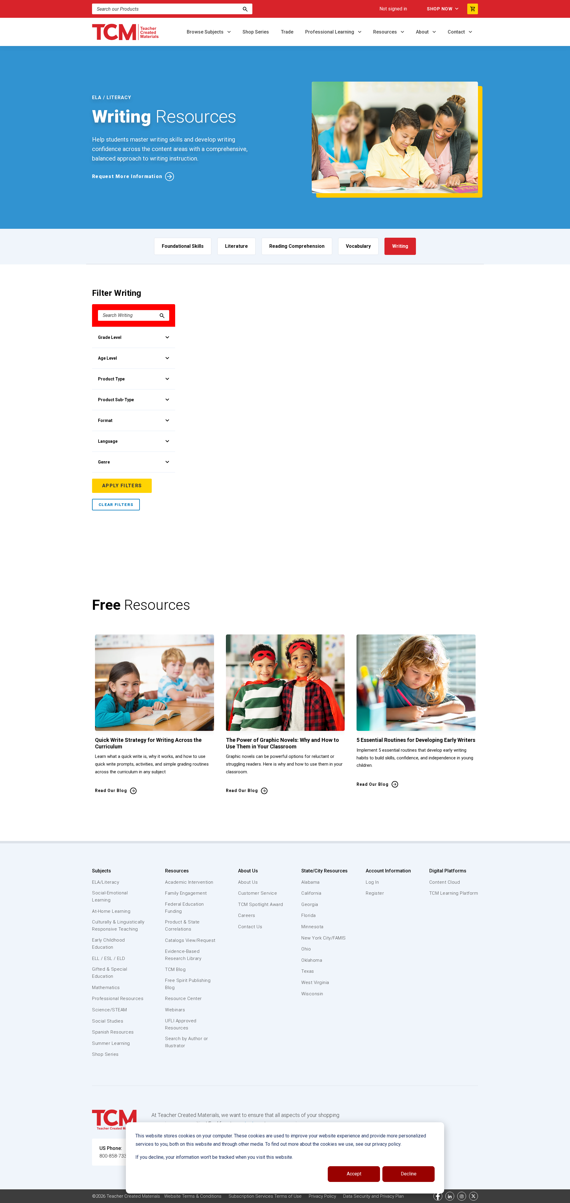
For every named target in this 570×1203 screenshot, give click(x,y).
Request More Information (127, 176)
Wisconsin (312, 993)
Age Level (107, 358)
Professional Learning (330, 32)
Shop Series (256, 32)
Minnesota (312, 926)
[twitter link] (473, 1196)
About (423, 32)
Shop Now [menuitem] (439, 9)
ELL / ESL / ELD (108, 958)
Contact (457, 32)
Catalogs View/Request (190, 940)
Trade (287, 32)
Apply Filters (122, 485)
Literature (236, 246)
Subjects (101, 871)
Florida (308, 915)
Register (375, 893)
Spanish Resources (113, 1032)
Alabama (310, 882)
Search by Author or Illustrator (186, 1042)
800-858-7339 (114, 1156)
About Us (248, 871)
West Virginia (315, 982)
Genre (104, 462)
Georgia (309, 904)
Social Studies (107, 1021)
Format (105, 420)
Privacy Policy (322, 1196)
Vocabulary (358, 246)
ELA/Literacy (105, 882)
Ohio (306, 949)
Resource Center (183, 998)
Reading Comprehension (296, 246)
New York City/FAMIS (323, 938)
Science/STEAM (109, 1009)
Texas (307, 971)
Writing (400, 246)
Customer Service (257, 893)
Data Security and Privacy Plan (373, 1196)
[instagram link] (461, 1196)
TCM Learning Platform (453, 893)
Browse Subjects (206, 32)
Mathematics (106, 987)
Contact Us (250, 926)
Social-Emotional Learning (110, 896)
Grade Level (109, 337)
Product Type (111, 379)
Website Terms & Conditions (192, 1196)
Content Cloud (444, 882)
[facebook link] (437, 1196)
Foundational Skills (183, 246)
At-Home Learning (111, 911)
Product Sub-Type (116, 399)
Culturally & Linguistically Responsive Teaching (118, 925)
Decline (409, 1174)
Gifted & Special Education (109, 972)
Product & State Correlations (182, 925)
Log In (372, 882)
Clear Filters (116, 504)
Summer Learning (111, 1043)
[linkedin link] (449, 1196)
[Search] (245, 9)
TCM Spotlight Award (260, 904)
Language (108, 441)
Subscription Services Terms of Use (265, 1196)
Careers (246, 915)
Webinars (175, 1009)
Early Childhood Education (108, 943)
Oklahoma (311, 960)
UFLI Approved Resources (181, 1024)
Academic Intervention (189, 882)
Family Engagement (186, 893)
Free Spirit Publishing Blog (187, 984)
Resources (385, 32)
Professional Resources (117, 998)
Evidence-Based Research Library (183, 955)
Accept (354, 1174)
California (311, 893)
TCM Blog (175, 969)
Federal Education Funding (184, 908)
